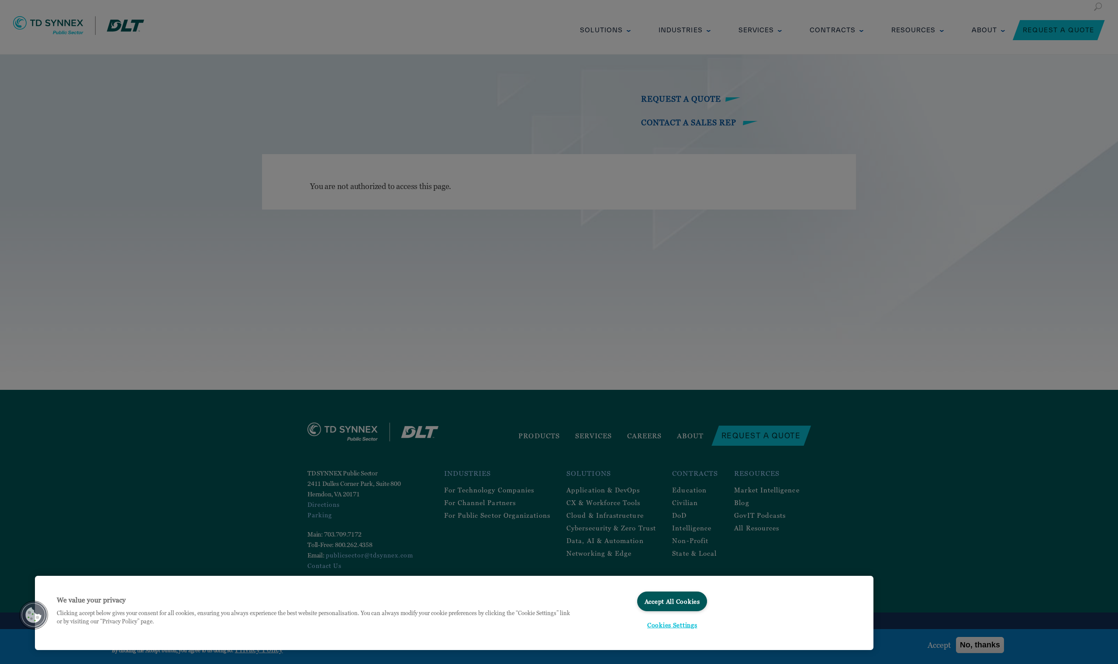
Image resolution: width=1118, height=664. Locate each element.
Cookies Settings (672, 625)
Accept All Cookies (672, 601)
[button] (34, 615)
